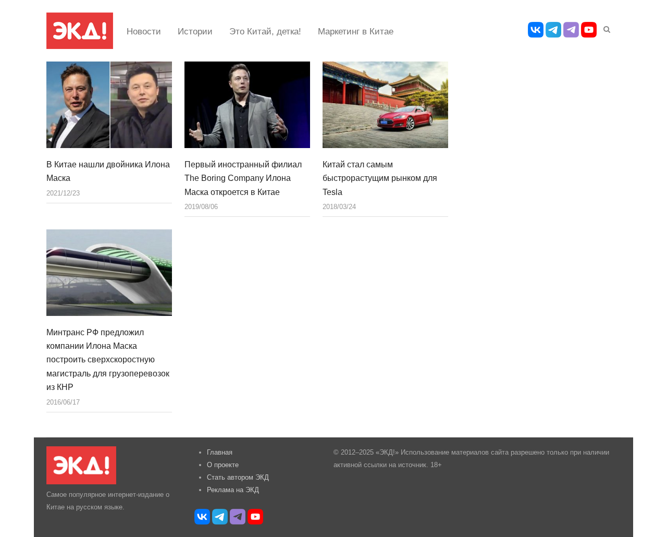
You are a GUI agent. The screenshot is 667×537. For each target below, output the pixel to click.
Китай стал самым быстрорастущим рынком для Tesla (380, 178)
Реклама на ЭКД (233, 490)
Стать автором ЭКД (238, 477)
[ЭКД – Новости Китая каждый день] (79, 31)
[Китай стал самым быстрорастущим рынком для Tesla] (385, 105)
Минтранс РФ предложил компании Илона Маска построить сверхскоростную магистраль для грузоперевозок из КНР (107, 360)
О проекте (223, 465)
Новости (144, 31)
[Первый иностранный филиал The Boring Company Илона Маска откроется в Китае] (247, 105)
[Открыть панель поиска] (605, 27)
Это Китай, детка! (265, 31)
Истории (195, 31)
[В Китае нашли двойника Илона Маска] (109, 105)
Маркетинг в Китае (355, 31)
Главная (219, 452)
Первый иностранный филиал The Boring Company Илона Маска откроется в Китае (243, 178)
